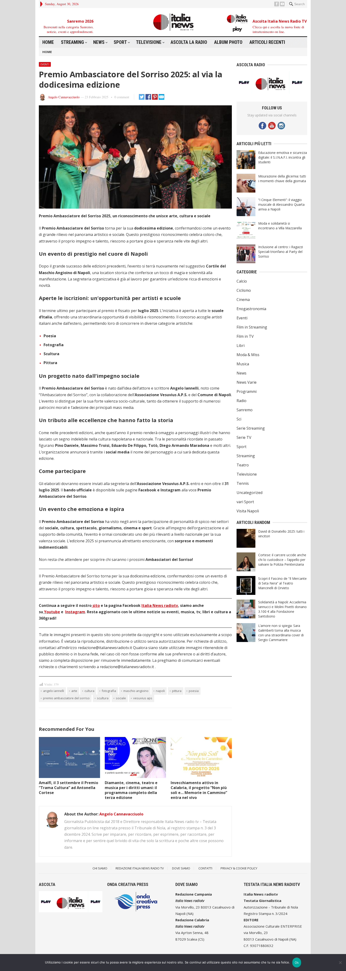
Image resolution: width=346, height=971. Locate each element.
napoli (160, 691)
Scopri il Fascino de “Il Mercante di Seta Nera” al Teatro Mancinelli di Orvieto (282, 583)
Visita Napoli (248, 511)
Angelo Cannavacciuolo (64, 97)
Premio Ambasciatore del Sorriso (66, 698)
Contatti (205, 868)
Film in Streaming (252, 327)
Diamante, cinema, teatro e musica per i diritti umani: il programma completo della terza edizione (131, 790)
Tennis (243, 483)
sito (96, 605)
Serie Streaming (251, 428)
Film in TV (245, 336)
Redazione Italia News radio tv (140, 868)
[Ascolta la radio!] (271, 92)
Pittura (176, 691)
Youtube (51, 611)
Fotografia (109, 691)
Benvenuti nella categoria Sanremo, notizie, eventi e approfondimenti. (68, 29)
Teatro (243, 465)
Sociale (121, 698)
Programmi (247, 391)
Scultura (103, 698)
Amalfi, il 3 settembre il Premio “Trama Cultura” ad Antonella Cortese (68, 787)
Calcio (242, 281)
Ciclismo (244, 290)
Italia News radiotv (159, 605)
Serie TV (244, 437)
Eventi (44, 64)
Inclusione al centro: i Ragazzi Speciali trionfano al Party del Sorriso (280, 252)
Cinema (243, 299)
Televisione (148, 42)
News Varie (247, 382)
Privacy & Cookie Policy (239, 868)
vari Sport (245, 501)
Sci (239, 419)
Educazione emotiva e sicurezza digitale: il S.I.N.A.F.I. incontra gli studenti (282, 157)
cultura (89, 691)
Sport (120, 42)
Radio (241, 400)
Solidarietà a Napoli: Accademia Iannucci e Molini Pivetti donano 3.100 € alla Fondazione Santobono (282, 609)
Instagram (75, 611)
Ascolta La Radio (189, 42)
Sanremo (245, 409)
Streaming (72, 42)
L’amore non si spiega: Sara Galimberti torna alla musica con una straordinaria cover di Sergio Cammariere (281, 632)
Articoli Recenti (267, 42)
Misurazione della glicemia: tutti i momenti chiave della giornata (282, 178)
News (99, 42)
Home (48, 42)
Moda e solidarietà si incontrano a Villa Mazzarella (280, 225)
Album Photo (228, 42)
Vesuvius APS (142, 698)
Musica (243, 363)
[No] (340, 962)
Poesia (194, 691)
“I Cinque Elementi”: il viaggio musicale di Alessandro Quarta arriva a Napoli (281, 204)
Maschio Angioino (136, 691)
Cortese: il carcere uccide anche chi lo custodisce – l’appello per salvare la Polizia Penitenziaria (282, 560)
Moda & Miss (248, 354)
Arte (74, 691)
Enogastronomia (251, 308)
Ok (297, 962)
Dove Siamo (181, 868)
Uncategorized (249, 492)
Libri (241, 345)
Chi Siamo (100, 868)
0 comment (121, 97)
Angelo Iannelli (53, 691)
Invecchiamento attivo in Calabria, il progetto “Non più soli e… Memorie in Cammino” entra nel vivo (199, 790)
